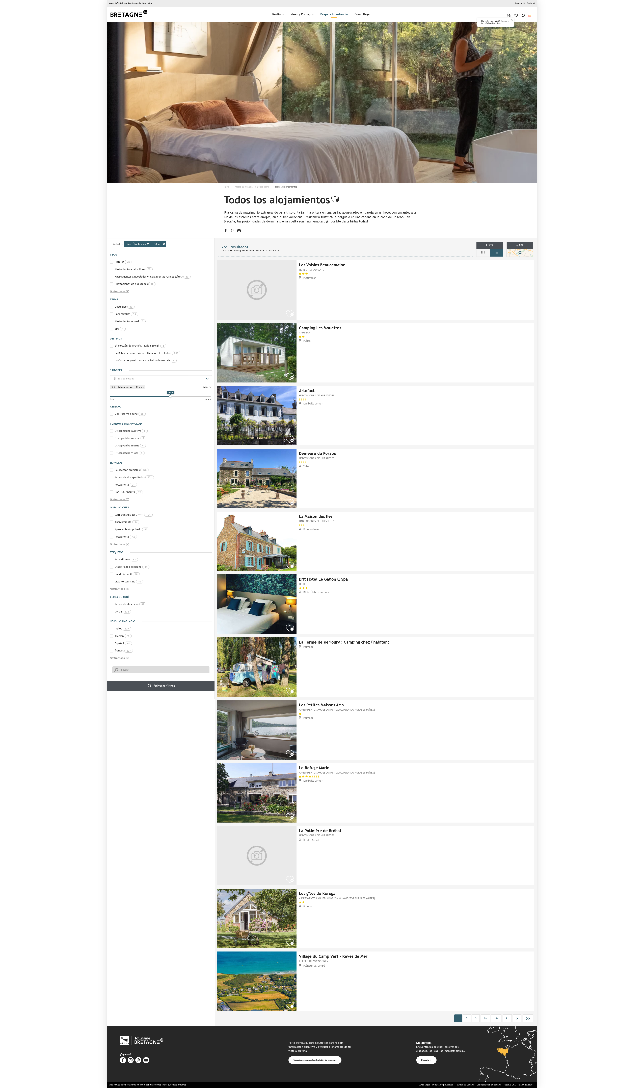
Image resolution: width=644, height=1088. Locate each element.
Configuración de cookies (489, 1084)
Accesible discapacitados (133, 477)
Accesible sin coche (129, 604)
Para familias (125, 313)
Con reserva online (129, 413)
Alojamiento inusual (129, 321)
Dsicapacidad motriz (129, 445)
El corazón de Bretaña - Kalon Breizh (139, 345)
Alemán (122, 636)
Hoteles (122, 261)
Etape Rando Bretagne (131, 566)
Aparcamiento (126, 522)
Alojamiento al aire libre (132, 269)
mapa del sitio (525, 1084)
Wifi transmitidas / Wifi (132, 514)
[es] (529, 15)
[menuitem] (128, 14)
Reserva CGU (510, 1084)
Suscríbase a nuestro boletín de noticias (314, 1059)
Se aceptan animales (131, 469)
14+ (496, 1018)
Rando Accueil (126, 574)
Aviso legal (424, 1084)
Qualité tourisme (128, 581)
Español (122, 643)
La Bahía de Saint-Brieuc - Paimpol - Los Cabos (146, 353)
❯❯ (528, 1018)
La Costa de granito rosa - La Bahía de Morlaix (144, 360)
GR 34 (122, 611)
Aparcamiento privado (131, 529)
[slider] (170, 396)
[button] (523, 16)
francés (123, 650)
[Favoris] (516, 15)
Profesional (529, 3)
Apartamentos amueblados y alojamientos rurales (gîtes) (151, 276)
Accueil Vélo (125, 559)
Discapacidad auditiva (130, 430)
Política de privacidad (442, 1084)
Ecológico (123, 306)
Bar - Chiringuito (128, 491)
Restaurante (125, 484)
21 (507, 1018)
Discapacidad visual (129, 453)
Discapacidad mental (129, 438)
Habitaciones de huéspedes (134, 283)
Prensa (518, 3)
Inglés (122, 628)
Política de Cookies (465, 1084)
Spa (119, 328)
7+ (485, 1018)
